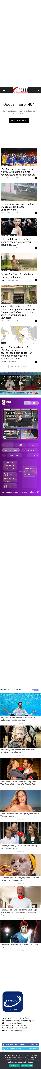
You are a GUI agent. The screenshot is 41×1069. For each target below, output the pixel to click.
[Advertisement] (20, 21)
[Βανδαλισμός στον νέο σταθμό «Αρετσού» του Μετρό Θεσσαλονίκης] (19, 192)
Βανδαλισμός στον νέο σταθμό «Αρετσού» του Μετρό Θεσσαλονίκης (17, 207)
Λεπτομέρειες (27, 1065)
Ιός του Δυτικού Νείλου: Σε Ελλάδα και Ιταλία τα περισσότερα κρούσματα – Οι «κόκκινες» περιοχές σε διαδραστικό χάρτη (16, 353)
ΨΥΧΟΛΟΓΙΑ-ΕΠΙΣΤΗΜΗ (7, 270)
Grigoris (3, 213)
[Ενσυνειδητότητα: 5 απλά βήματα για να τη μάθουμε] (19, 262)
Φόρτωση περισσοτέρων (18, 367)
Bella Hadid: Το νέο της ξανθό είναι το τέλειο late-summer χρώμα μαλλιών (16, 242)
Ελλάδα (3, 200)
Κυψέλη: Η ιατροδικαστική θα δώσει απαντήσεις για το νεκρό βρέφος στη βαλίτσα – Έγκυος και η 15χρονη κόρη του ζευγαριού (18, 312)
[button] (4, 90)
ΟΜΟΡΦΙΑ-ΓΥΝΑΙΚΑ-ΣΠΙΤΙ (8, 235)
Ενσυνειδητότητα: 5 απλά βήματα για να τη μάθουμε (18, 275)
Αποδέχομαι (14, 1065)
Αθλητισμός (4, 165)
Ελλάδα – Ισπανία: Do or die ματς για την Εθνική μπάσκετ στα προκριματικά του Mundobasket (18, 172)
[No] (38, 1061)
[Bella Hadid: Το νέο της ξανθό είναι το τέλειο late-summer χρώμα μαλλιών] (19, 227)
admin (3, 178)
